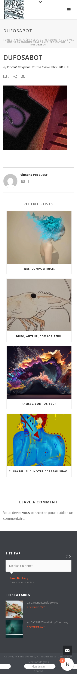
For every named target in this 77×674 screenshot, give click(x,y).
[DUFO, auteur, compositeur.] (39, 305)
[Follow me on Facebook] (29, 182)
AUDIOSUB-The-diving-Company (47, 622)
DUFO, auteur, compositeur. (39, 336)
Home (6, 39)
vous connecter (34, 512)
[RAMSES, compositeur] (39, 372)
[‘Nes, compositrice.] (39, 237)
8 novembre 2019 (53, 67)
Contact (38, 671)
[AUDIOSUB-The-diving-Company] (14, 629)
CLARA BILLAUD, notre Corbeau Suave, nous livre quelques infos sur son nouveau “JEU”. (40, 471)
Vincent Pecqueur (18, 67)
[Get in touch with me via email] (23, 182)
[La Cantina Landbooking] (14, 609)
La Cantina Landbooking (42, 602)
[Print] (25, 76)
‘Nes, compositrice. (39, 269)
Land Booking (19, 578)
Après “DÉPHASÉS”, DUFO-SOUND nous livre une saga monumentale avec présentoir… (40, 41)
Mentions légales (38, 662)
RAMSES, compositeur (39, 404)
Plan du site (39, 666)
